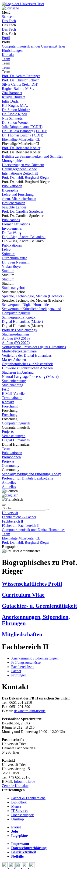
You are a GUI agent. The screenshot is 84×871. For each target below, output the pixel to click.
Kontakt (8, 55)
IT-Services (19, 811)
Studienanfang (12, 385)
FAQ (5, 389)
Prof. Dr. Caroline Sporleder (22, 211)
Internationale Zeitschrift (20, 173)
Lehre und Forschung (18, 194)
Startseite (8, 17)
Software (8, 254)
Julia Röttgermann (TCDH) (22, 127)
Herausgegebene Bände (19, 169)
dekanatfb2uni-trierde (30, 711)
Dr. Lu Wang (11, 233)
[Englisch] (10, 495)
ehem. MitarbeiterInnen (19, 199)
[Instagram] (25, 867)
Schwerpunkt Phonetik (18, 317)
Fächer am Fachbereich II (20, 525)
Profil (6, 38)
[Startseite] (23, 4)
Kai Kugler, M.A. (15, 106)
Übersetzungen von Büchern (23, 165)
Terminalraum (12, 398)
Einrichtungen (12, 50)
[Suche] (4, 505)
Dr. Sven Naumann (16, 262)
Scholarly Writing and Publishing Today (31, 474)
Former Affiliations (16, 224)
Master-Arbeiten (14, 360)
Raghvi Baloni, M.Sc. (18, 89)
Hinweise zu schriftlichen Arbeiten (27, 368)
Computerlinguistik (16, 423)
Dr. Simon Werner (15, 122)
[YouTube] (18, 867)
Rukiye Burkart (13, 97)
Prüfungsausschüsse (26, 662)
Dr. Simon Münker (16, 110)
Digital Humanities (16, 440)
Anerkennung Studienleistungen (35, 658)
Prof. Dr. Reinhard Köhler (21, 148)
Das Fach (9, 21)
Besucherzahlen (13, 203)
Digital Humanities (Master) (22, 322)
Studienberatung (14, 381)
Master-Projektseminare (19, 351)
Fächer (16, 671)
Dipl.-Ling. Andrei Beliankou (24, 237)
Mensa (16, 806)
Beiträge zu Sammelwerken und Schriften (32, 156)
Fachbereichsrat (22, 667)
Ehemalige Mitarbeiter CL (21, 139)
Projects (8, 432)
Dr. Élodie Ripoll (14, 114)
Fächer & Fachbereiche (28, 798)
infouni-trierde (24, 781)
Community (10, 465)
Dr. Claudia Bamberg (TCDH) (24, 131)
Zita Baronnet (12, 93)
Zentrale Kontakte (15, 786)
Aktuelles (9, 482)
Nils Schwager (13, 118)
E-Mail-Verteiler (14, 394)
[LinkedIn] (32, 867)
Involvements (12, 228)
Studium (8, 271)
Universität (10, 513)
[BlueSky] (12, 867)
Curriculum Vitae (14, 258)
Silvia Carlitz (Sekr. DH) (20, 84)
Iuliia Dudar (11, 101)
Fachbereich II (12, 521)
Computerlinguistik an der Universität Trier (33, 46)
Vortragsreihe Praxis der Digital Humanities (34, 347)
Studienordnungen (15, 334)
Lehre (6, 250)
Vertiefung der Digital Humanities (27, 355)
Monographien (13, 161)
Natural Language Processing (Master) (30, 377)
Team (6, 59)
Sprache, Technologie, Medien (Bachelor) (32, 296)
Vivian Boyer (12, 266)
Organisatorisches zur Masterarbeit (27, 364)
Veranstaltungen (13, 436)
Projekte (8, 461)
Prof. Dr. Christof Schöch (20, 80)
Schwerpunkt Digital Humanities (26, 305)
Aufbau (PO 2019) (16, 338)
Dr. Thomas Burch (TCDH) (22, 135)
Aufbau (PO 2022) (16, 343)
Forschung (10, 406)
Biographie (10, 190)
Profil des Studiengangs (19, 330)
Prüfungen (19, 675)
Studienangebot (13, 288)
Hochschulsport (22, 815)
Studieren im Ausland (18, 372)
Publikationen (12, 186)
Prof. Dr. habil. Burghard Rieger (25, 178)
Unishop (17, 819)
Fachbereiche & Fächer (19, 517)
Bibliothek (19, 802)
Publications (11, 220)
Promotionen (11, 457)
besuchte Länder (14, 207)
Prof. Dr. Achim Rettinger (21, 76)
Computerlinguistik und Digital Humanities (33, 530)
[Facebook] (5, 867)
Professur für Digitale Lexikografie (27, 478)
